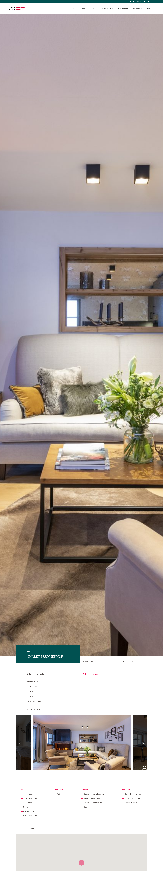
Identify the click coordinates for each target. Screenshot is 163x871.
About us (131, 1)
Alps (138, 8)
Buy (72, 8)
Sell (93, 8)
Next (143, 742)
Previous (19, 742)
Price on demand (91, 674)
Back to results (90, 662)
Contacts (140, 1)
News (149, 8)
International (123, 8)
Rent (83, 8)
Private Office (107, 8)
